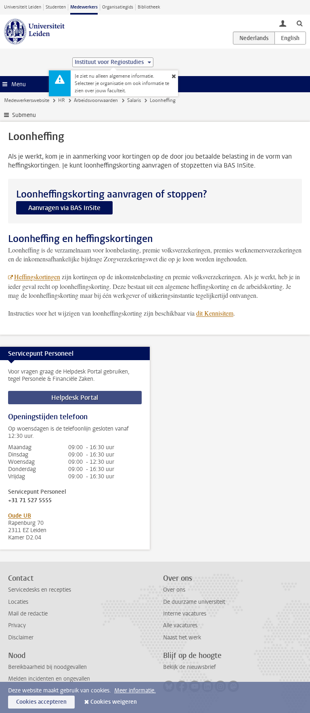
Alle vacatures (180, 625)
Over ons (174, 590)
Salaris (134, 100)
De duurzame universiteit (194, 602)
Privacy (17, 625)
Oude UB (19, 516)
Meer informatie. (135, 690)
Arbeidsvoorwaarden (96, 100)
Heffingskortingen (37, 276)
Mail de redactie (28, 614)
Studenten (56, 7)
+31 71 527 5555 (30, 500)
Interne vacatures (184, 614)
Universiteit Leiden (22, 7)
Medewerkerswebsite (26, 100)
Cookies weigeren (113, 702)
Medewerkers (84, 7)
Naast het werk (182, 637)
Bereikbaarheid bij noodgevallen (47, 667)
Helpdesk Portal (74, 397)
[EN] (290, 38)
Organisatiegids (117, 7)
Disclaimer (21, 637)
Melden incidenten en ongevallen (49, 679)
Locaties (18, 602)
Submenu (24, 115)
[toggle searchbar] (299, 23)
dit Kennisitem (214, 313)
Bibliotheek (149, 7)
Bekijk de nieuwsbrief (189, 667)
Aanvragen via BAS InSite (64, 208)
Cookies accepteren (41, 702)
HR (61, 100)
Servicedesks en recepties (39, 590)
